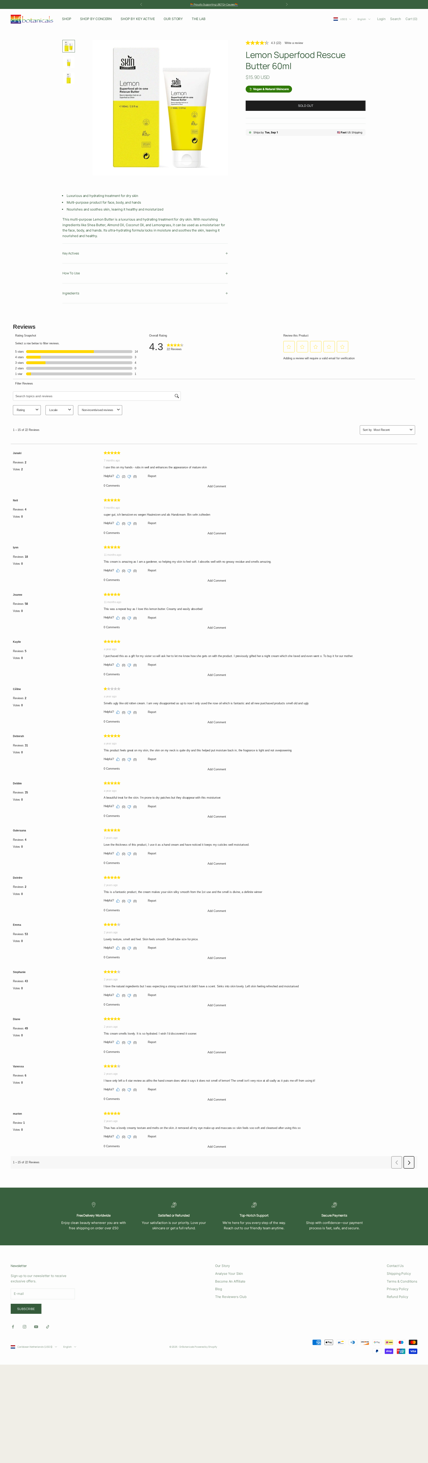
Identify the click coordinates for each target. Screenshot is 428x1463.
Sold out (305, 105)
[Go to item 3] (68, 78)
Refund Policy (397, 1297)
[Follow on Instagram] (24, 1327)
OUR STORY (173, 19)
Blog (218, 1289)
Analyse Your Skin (229, 1273)
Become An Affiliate (230, 1281)
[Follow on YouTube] (36, 1327)
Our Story (222, 1266)
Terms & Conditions (402, 1281)
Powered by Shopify (206, 1346)
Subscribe (26, 1309)
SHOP (66, 19)
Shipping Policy (399, 1273)
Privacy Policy (397, 1289)
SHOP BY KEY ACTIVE (138, 19)
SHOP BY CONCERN (96, 19)
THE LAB (199, 19)
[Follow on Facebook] (13, 1327)
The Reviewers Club (231, 1297)
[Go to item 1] (68, 46)
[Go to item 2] (68, 62)
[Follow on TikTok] (47, 1327)
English (362, 19)
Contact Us (395, 1266)
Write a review (294, 43)
